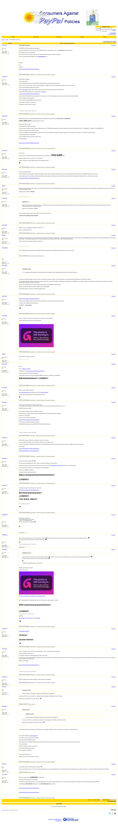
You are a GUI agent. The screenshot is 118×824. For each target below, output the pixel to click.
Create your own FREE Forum (54, 819)
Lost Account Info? (112, 34)
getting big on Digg (26, 368)
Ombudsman (5, 247)
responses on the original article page (35, 371)
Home (13, 37)
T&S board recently (33, 735)
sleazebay (25, 89)
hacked (114, 801)
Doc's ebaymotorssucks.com (25, 392)
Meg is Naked (22, 618)
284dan (3, 185)
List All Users (59, 37)
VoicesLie (4, 686)
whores (30, 618)
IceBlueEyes (4, 514)
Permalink (113, 45)
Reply (114, 41)
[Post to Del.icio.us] (115, 813)
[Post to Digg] (112, 813)
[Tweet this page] (109, 813)
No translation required (24, 631)
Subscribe (113, 809)
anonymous (4, 45)
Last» (95, 799)
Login (114, 30)
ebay (109, 801)
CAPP (3, 39)
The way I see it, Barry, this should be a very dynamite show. (32, 596)
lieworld (3, 354)
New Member (113, 33)
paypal (111, 801)
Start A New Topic (108, 41)
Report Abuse (58, 820)
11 (91, 799)
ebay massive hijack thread (56, 465)
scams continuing (44, 392)
